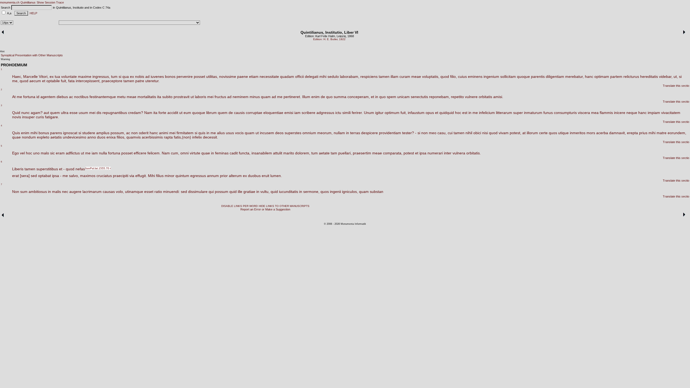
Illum (306, 97)
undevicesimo (74, 137)
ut (192, 97)
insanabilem (261, 153)
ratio (158, 191)
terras (355, 133)
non (134, 133)
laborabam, (349, 76)
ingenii (335, 191)
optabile (53, 81)
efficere (140, 153)
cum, (175, 153)
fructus (220, 97)
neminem (241, 97)
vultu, (265, 191)
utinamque (134, 191)
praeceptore (112, 81)
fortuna (29, 97)
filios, (121, 137)
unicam (403, 97)
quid (233, 191)
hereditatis (649, 76)
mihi (322, 76)
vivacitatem (670, 112)
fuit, (64, 81)
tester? (408, 133)
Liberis (17, 169)
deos (279, 133)
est (464, 112)
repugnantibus (114, 112)
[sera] (25, 176)
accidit (172, 112)
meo (432, 133)
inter (447, 153)
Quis (16, 133)
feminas (222, 153)
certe (543, 133)
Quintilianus (28, 2)
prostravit (181, 97)
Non (15, 191)
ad (147, 76)
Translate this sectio (676, 85)
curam (404, 76)
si (120, 76)
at (524, 133)
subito (167, 97)
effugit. (141, 176)
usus (230, 133)
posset (199, 76)
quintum (182, 176)
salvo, (74, 176)
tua (57, 76)
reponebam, (439, 97)
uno (36, 153)
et (43, 81)
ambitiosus (38, 191)
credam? (135, 112)
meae (416, 76)
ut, (676, 76)
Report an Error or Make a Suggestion (265, 209)
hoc (458, 112)
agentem (48, 97)
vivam (504, 133)
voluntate (69, 76)
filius (160, 176)
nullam (339, 133)
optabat (44, 176)
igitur (379, 112)
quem (55, 112)
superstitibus (47, 169)
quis (201, 133)
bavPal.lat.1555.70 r (98, 168)
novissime (227, 76)
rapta (168, 137)
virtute (195, 153)
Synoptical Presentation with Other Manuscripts (32, 55)
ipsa (422, 153)
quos (553, 133)
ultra (64, 112)
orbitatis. (473, 153)
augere (75, 191)
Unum (369, 112)
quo (329, 97)
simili (346, 112)
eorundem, (677, 133)
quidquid (446, 112)
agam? (37, 112)
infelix (197, 137)
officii (299, 76)
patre (139, 81)
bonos (170, 76)
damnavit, (617, 133)
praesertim (362, 153)
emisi (288, 112)
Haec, (17, 76)
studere (88, 133)
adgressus (325, 112)
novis (16, 117)
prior (224, 176)
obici (477, 133)
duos (101, 137)
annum (213, 176)
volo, (120, 191)
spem (391, 97)
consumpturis (565, 112)
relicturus (631, 76)
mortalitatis (146, 97)
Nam (148, 112)
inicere (619, 112)
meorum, (325, 133)
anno (91, 137)
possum (221, 191)
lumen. (276, 176)
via (131, 176)
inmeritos (577, 133)
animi (163, 133)
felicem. (154, 153)
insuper (28, 117)
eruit (265, 176)
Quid (16, 112)
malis (56, 191)
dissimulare (198, 191)
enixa (111, 137)
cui (450, 133)
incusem (267, 133)
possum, (118, 133)
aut (46, 112)
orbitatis (485, 97)
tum (114, 76)
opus (430, 112)
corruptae (254, 112)
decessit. (210, 137)
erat (15, 176)
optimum (392, 112)
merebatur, (574, 76)
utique (563, 133)
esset (148, 191)
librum (211, 112)
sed (34, 176)
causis (239, 112)
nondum (29, 137)
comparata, (392, 153)
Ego (15, 153)
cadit (234, 153)
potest (408, 153)
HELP (32, 13)
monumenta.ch (9, 2)
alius (221, 133)
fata (71, 81)
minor (169, 176)
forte (162, 112)
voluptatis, (430, 76)
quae (16, 137)
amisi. (498, 97)
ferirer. (357, 112)
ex (52, 76)
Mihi (151, 176)
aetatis (56, 137)
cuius (462, 76)
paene (242, 76)
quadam (287, 76)
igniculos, (350, 191)
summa (340, 97)
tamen (384, 76)
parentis (538, 76)
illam (394, 76)
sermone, (311, 191)
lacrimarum (92, 191)
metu (121, 97)
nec (65, 191)
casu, (442, 133)
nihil (468, 133)
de (323, 97)
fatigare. (52, 117)
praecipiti (120, 176)
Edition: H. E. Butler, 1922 (329, 39)
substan (376, 191)
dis (98, 112)
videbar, (665, 76)
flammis (606, 112)
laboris (200, 97)
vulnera (459, 153)
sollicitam (508, 76)
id (37, 97)
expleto (43, 137)
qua (125, 76)
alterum (235, 176)
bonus (44, 133)
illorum (532, 133)
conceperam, (358, 97)
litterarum (504, 112)
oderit (144, 133)
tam (334, 153)
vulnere (471, 97)
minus (255, 97)
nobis (139, 76)
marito (288, 153)
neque (631, 112)
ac (71, 97)
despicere (369, 133)
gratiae (249, 191)
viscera (584, 112)
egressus (198, 176)
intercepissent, (88, 81)
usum (83, 112)
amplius (102, 133)
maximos (87, 176)
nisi (485, 133)
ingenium (491, 76)
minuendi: (171, 191)
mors (590, 133)
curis (40, 117)
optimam (601, 76)
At (14, 97)
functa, (244, 153)
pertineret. (292, 97)
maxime (84, 76)
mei (210, 97)
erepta (632, 133)
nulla (103, 153)
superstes (293, 133)
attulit (277, 153)
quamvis (133, 137)
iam (297, 112)
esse (74, 112)
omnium (309, 133)
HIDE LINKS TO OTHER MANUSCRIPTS (284, 206)
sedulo (333, 76)
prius (643, 133)
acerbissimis (152, 137)
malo (45, 153)
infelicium (487, 112)
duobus (254, 176)
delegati (311, 76)
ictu (338, 112)
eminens (475, 76)
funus (548, 112)
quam (266, 97)
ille (240, 191)
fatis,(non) (182, 137)
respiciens (369, 76)
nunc (25, 112)
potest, (515, 133)
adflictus (73, 153)
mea (595, 112)
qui (211, 191)
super (518, 112)
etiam (253, 76)
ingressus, (101, 76)
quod (444, 76)
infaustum (416, 112)
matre (662, 133)
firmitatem (185, 133)
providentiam (390, 133)
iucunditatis (288, 191)
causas (109, 191)
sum (23, 191)
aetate (324, 153)
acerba (602, 133)
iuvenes (157, 76)
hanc (589, 76)
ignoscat (70, 133)
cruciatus (104, 176)
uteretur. (152, 81)
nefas (80, 169)
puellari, (345, 153)
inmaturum (533, 112)
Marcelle (30, 76)
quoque (523, 76)
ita (159, 97)
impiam (654, 112)
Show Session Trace (50, 2)
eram (60, 153)
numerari (435, 153)
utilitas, (212, 76)
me (19, 97)
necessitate (269, 76)
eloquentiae (273, 112)
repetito (457, 97)
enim (315, 97)
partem (616, 76)
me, (15, 81)
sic (52, 153)
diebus (62, 97)
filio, (453, 76)
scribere (308, 112)
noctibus (81, 97)
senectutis (419, 97)
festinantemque (102, 97)
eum (187, 112)
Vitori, (44, 76)
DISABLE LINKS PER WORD (239, 206)
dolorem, (302, 153)
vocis (239, 133)
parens (56, 133)
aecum (35, 81)
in (376, 97)
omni (184, 153)
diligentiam (555, 76)
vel (22, 153)
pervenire (185, 76)
